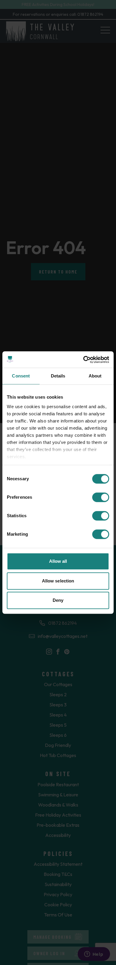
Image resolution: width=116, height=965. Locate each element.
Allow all (58, 561)
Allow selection (58, 580)
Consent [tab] (21, 375)
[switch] (100, 497)
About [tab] (95, 375)
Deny (58, 600)
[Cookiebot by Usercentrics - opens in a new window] (83, 359)
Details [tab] (58, 375)
